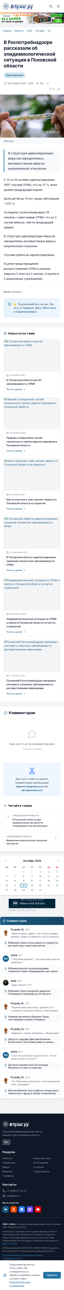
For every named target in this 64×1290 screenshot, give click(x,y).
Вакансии (7, 1171)
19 (57, 881)
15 (24, 881)
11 (49, 876)
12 (57, 876)
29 (23, 890)
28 (15, 890)
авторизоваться (32, 790)
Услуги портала (41, 1158)
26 (57, 885)
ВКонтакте (49, 307)
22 (49, 30)
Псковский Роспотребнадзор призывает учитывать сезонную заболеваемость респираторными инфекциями (31, 684)
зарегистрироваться (29, 786)
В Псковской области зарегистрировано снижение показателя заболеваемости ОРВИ (31, 561)
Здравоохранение (14, 75)
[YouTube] (38, 1209)
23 (32, 885)
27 (7, 890)
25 (49, 885)
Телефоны (8, 1175)
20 (7, 885)
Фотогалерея (40, 1162)
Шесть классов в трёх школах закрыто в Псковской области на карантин (31, 501)
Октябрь (40, 30)
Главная (6, 30)
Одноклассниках (26, 311)
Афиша (5, 1167)
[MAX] (30, 1209)
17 (40, 881)
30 (32, 890)
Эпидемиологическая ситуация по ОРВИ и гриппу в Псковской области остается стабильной (31, 622)
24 (40, 885)
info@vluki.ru (13, 1196)
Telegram (28, 307)
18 (49, 881)
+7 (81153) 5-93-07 (17, 1191)
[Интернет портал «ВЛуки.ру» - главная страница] (18, 6)
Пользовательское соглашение (17, 1255)
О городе (38, 1167)
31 (40, 890)
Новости (19, 30)
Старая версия (41, 1171)
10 (40, 876)
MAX (38, 307)
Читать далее (14, 389)
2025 (29, 30)
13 (7, 881)
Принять (52, 1275)
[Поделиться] (58, 89)
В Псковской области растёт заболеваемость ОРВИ (24, 382)
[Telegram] (22, 1209)
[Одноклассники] (14, 1209)
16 (32, 881)
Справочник (8, 1162)
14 (15, 881)
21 (15, 885)
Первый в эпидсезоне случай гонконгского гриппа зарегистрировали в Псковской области (31, 441)
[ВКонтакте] (5, 1209)
